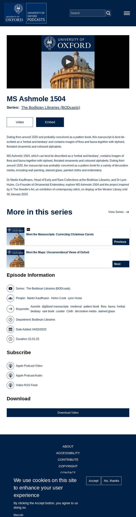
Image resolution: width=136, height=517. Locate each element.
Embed (50, 122)
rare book (48, 311)
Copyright (68, 466)
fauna (111, 306)
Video (20, 122)
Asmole (35, 306)
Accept (93, 481)
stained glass (106, 311)
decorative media (86, 311)
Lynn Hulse (75, 298)
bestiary (36, 311)
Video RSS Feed (26, 385)
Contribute (68, 459)
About (68, 446)
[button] (68, 62)
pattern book (91, 306)
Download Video (68, 412)
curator (60, 311)
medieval (76, 306)
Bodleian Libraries (43, 319)
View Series (116, 211)
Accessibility (68, 453)
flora (103, 306)
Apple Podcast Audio (29, 375)
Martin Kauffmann (38, 298)
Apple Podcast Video (29, 365)
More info (18, 514)
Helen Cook (58, 298)
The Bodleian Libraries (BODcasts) (50, 107)
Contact (68, 473)
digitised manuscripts (55, 306)
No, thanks (111, 481)
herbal (121, 306)
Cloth (69, 311)
